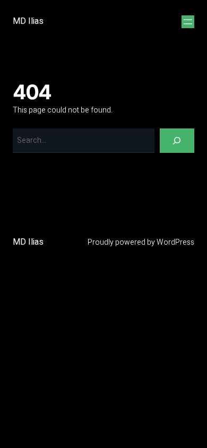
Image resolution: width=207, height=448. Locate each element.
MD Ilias (28, 21)
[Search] (177, 140)
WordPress (175, 242)
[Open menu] (188, 21)
